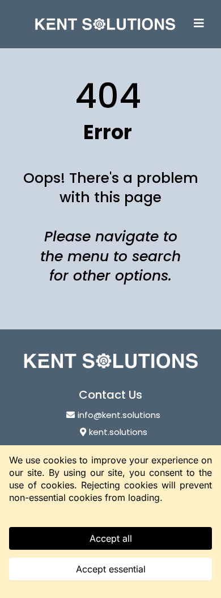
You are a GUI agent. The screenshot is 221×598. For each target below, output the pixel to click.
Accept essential (111, 569)
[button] (199, 24)
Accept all (111, 538)
